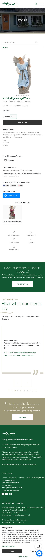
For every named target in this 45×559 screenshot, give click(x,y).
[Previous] (18, 383)
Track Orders (14, 242)
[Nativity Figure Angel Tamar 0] (22, 74)
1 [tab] (9, 390)
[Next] (27, 383)
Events (22, 417)
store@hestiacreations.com (12, 487)
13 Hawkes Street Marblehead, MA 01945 (10, 481)
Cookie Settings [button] (23, 556)
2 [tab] (12, 390)
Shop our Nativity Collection (19, 101)
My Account (31, 235)
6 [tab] (24, 390)
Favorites (31, 242)
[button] (10, 160)
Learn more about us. (8, 546)
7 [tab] (27, 390)
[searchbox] (20, 42)
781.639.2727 (7, 485)
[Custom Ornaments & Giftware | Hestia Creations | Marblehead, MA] (10, 4)
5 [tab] (21, 390)
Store (5, 101)
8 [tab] (29, 390)
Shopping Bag (14, 249)
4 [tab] (18, 390)
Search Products (14, 235)
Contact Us (22, 284)
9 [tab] (32, 390)
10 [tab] (35, 390)
